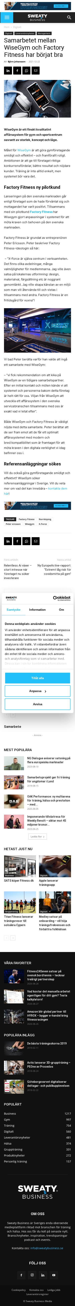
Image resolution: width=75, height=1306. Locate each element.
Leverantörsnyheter (25, 33)
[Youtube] (54, 1275)
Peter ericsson (13, 523)
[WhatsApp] (26, 71)
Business (9, 875)
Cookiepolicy (19, 1290)
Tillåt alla (37, 678)
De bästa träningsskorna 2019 (47, 1043)
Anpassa (35, 691)
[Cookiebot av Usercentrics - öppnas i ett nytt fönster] (53, 598)
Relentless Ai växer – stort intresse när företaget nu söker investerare (18, 572)
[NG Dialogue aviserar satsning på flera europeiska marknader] (14, 763)
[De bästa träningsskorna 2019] (14, 1048)
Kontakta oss (36, 1290)
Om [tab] (61, 609)
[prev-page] (6, 714)
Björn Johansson (16, 61)
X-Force (43, 523)
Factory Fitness (41, 212)
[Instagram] (32, 1275)
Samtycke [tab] (13, 609)
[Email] (36, 71)
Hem (6, 27)
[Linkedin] (8, 71)
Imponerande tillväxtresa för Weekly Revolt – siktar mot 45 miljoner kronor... (46, 820)
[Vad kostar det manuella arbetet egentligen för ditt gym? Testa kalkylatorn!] (14, 996)
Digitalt (17, 27)
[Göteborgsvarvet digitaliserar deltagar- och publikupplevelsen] (14, 1087)
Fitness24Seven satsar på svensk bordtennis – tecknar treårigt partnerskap (46, 975)
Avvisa (37, 704)
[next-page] (12, 714)
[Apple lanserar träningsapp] (55, 866)
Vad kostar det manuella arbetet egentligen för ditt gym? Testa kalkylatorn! (48, 995)
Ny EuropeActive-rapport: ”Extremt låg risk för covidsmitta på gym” (54, 570)
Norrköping (45, 519)
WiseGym (24, 150)
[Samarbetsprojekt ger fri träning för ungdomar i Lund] (14, 782)
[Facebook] (17, 71)
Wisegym (29, 523)
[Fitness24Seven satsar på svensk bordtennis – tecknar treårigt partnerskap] (14, 976)
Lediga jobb (53, 1290)
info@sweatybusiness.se (46, 1248)
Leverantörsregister (37, 1294)
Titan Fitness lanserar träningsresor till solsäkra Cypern (18, 921)
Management (44, 33)
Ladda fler (36, 836)
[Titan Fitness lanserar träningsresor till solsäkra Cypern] (20, 902)
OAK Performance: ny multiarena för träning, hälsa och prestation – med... (48, 800)
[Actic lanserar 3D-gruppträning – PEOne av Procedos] (14, 1068)
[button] (6, 17)
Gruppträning (11, 911)
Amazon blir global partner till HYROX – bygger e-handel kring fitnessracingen (47, 1015)
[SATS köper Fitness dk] (20, 866)
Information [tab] (37, 609)
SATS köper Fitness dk (19, 880)
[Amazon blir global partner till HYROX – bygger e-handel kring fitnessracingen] (14, 1017)
